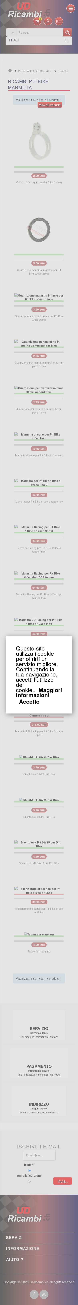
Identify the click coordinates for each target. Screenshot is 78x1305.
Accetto (29, 701)
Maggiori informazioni (39, 692)
